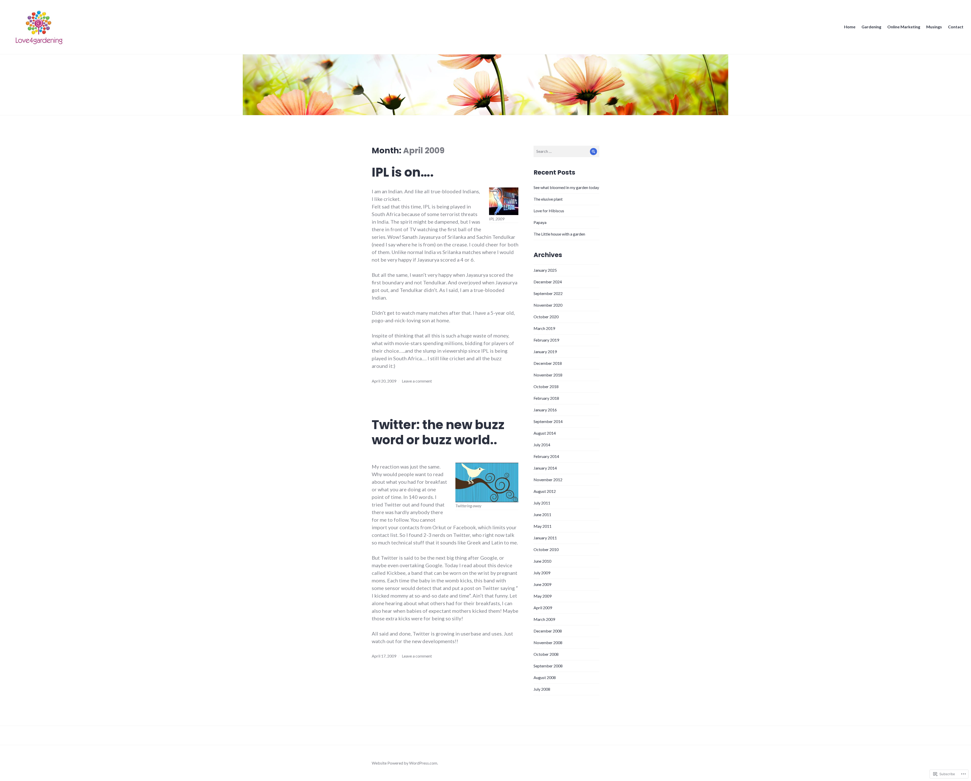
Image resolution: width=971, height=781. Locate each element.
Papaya (540, 222)
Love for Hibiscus (549, 210)
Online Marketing (903, 26)
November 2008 (548, 642)
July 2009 (542, 572)
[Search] (593, 151)
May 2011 (542, 526)
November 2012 (548, 479)
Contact (955, 26)
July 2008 (542, 689)
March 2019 (544, 328)
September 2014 (548, 421)
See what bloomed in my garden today (566, 187)
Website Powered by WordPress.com (404, 763)
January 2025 (545, 270)
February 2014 (546, 456)
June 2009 (542, 584)
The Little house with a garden (559, 233)
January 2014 (545, 468)
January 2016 (545, 409)
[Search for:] (566, 151)
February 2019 (546, 339)
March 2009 (544, 619)
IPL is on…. (403, 172)
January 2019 (545, 351)
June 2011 (542, 514)
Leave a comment (417, 380)
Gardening (871, 26)
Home (849, 26)
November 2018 (548, 374)
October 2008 (546, 654)
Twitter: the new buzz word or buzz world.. (438, 432)
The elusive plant (548, 199)
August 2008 (545, 677)
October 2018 (546, 386)
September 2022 (548, 293)
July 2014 (542, 444)
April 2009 (543, 607)
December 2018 (548, 363)
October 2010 (546, 549)
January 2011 (545, 537)
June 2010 (542, 561)
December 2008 (548, 630)
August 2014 (545, 433)
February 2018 (546, 398)
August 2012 (545, 491)
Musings (934, 26)
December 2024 (548, 281)
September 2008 (548, 665)
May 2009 (542, 596)
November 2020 (548, 305)
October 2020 (546, 316)
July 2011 (542, 502)
